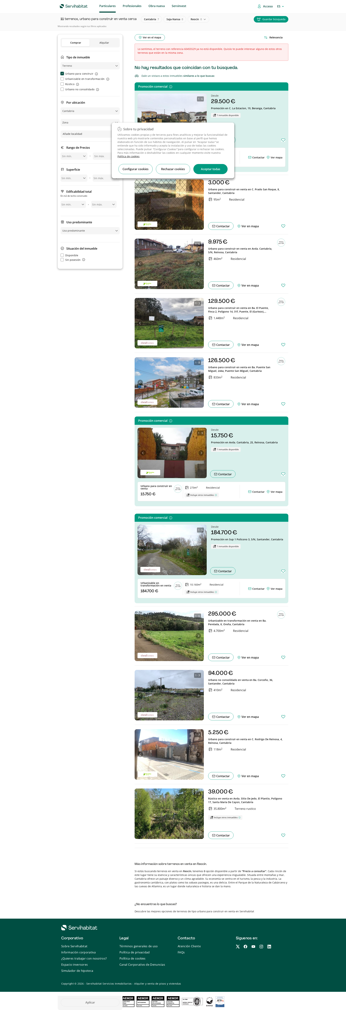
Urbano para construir (79, 73)
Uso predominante (79, 222)
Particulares (107, 6)
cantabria (151, 19)
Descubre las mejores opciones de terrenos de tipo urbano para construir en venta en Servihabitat (194, 911)
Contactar (258, 157)
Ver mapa (276, 157)
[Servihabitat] (68, 5)
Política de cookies (128, 156)
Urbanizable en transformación (85, 79)
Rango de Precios (78, 148)
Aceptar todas (210, 169)
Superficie (73, 170)
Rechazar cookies (173, 169)
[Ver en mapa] (268, 157)
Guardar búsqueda (273, 19)
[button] (143, 118)
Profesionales (132, 6)
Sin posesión (73, 260)
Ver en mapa (250, 226)
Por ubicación (75, 103)
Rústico (69, 84)
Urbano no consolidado (79, 89)
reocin (196, 19)
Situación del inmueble (81, 249)
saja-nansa (175, 19)
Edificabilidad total (76, 193)
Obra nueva (156, 6)
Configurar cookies (135, 169)
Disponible (71, 255)
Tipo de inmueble (78, 57)
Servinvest (179, 6)
